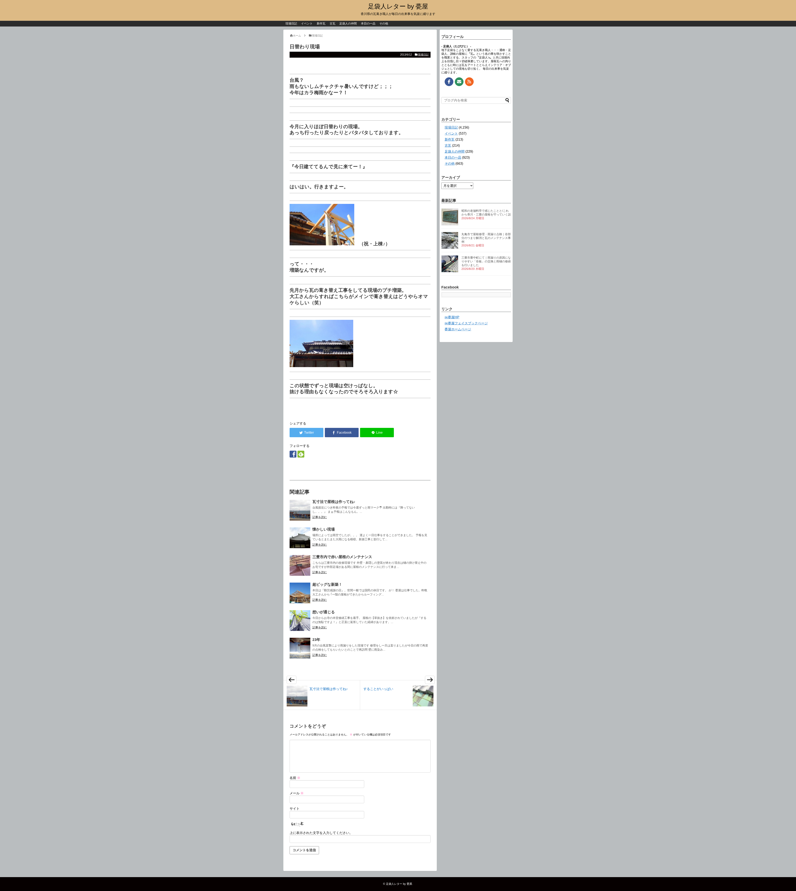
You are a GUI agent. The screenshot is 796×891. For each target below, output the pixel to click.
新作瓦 (321, 23)
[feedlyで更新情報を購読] (300, 454)
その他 (383, 23)
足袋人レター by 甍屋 (398, 6)
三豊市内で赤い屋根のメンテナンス (342, 557)
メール (297, 793)
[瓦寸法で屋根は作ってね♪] (300, 510)
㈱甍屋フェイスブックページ (466, 323)
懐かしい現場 (323, 529)
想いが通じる (323, 612)
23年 (316, 640)
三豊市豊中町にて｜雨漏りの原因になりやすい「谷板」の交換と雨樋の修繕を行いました (486, 261)
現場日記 (291, 23)
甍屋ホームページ (458, 329)
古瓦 (332, 23)
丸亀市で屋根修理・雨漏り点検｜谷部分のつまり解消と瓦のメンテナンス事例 (486, 237)
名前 (295, 778)
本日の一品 (368, 23)
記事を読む (319, 517)
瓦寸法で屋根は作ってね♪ (333, 502)
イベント (307, 23)
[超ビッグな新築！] (300, 593)
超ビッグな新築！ (327, 584)
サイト (295, 808)
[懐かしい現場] (300, 537)
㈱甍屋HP (452, 317)
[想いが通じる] (300, 620)
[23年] (300, 648)
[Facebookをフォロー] (293, 454)
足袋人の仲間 (348, 23)
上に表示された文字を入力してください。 (321, 833)
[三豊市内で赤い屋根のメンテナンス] (300, 565)
